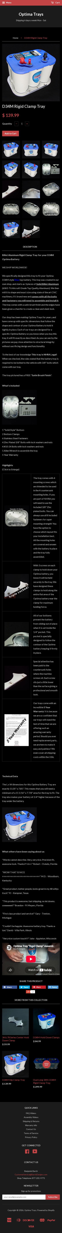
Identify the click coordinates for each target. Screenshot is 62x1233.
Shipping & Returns (31, 1121)
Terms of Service (31, 1133)
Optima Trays (31, 14)
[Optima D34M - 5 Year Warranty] (16, 730)
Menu (8, 2)
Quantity (7, 123)
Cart (57, 2)
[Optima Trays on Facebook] (27, 1152)
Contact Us (31, 1129)
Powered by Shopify (46, 1210)
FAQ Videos (31, 1113)
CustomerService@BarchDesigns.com (31, 1174)
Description (30, 246)
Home (15, 38)
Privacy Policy (31, 1137)
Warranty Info (31, 1125)
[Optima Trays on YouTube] (35, 1152)
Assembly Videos (31, 1117)
